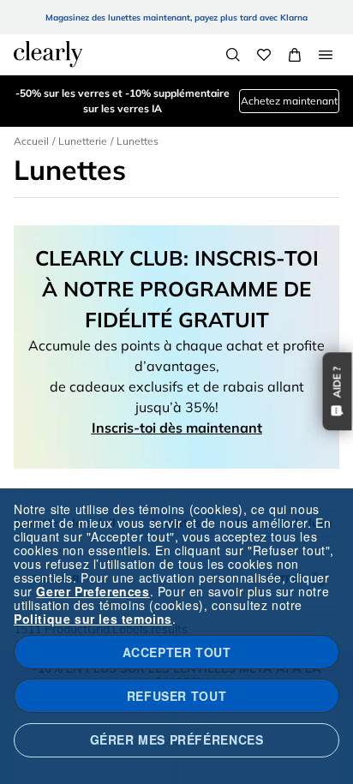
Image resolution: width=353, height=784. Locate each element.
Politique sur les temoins (93, 618)
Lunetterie (82, 141)
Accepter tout (177, 652)
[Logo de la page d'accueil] (48, 54)
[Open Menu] (325, 55)
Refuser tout (176, 695)
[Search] (233, 55)
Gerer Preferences (92, 591)
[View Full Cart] (294, 55)
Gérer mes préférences (177, 739)
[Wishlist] (264, 55)
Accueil (31, 141)
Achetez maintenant (289, 100)
